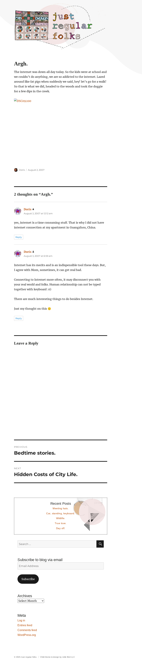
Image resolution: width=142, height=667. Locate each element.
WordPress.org (26, 634)
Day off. (60, 528)
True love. (60, 523)
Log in (21, 620)
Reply (18, 237)
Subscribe (28, 579)
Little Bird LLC (68, 657)
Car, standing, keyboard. (60, 513)
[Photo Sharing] (60, 130)
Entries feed (24, 625)
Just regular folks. (29, 657)
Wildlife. (60, 518)
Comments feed (27, 630)
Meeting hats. (61, 508)
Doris (22, 169)
